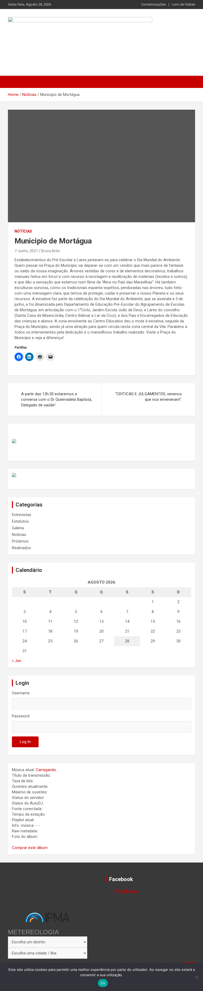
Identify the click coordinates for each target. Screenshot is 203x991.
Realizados (21, 547)
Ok (102, 983)
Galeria (18, 528)
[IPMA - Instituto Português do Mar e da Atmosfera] (47, 917)
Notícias (23, 231)
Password (20, 716)
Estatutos (20, 521)
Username (21, 693)
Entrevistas (21, 514)
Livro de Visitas (183, 4)
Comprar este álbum (30, 847)
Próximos (20, 541)
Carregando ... (47, 769)
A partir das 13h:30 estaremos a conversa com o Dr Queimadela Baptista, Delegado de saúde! (56, 399)
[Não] (196, 977)
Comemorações (153, 4)
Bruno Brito (50, 251)
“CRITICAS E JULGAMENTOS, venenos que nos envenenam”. (148, 397)
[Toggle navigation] (14, 82)
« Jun (16, 660)
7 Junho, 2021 (26, 251)
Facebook (121, 879)
